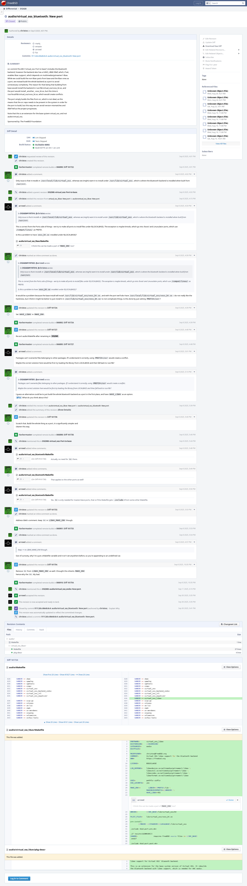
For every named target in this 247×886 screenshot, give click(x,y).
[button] (198, 3)
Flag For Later (211, 64)
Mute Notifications (213, 61)
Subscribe (209, 57)
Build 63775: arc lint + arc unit (47, 147)
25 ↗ (22, 459)
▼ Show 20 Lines (83, 674)
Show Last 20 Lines (81, 722)
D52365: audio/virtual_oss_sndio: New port (61, 589)
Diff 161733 (52, 509)
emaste (38, 46)
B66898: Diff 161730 (65, 434)
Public (24, 21)
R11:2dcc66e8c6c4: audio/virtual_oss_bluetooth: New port (56, 56)
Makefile (15, 642)
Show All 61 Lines (65, 722)
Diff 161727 (52, 329)
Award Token (210, 68)
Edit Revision (210, 38)
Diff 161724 (52, 308)
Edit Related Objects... (214, 53)
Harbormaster (25, 167)
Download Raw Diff (213, 46)
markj (37, 43)
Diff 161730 (52, 417)
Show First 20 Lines (50, 674)
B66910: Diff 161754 (65, 582)
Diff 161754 (52, 564)
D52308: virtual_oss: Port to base (62, 192)
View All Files (221, 143)
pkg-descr (18, 652)
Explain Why (114, 608)
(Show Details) (64, 410)
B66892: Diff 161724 (65, 322)
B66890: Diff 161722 (65, 167)
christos (24, 30)
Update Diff (210, 42)
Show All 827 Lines (67, 674)
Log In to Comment (19, 878)
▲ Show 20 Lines (50, 722)
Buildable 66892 (42, 144)
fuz (36, 52)
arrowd (38, 49)
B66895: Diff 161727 (65, 344)
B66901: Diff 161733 (65, 528)
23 (21, 245)
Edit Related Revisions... (215, 49)
